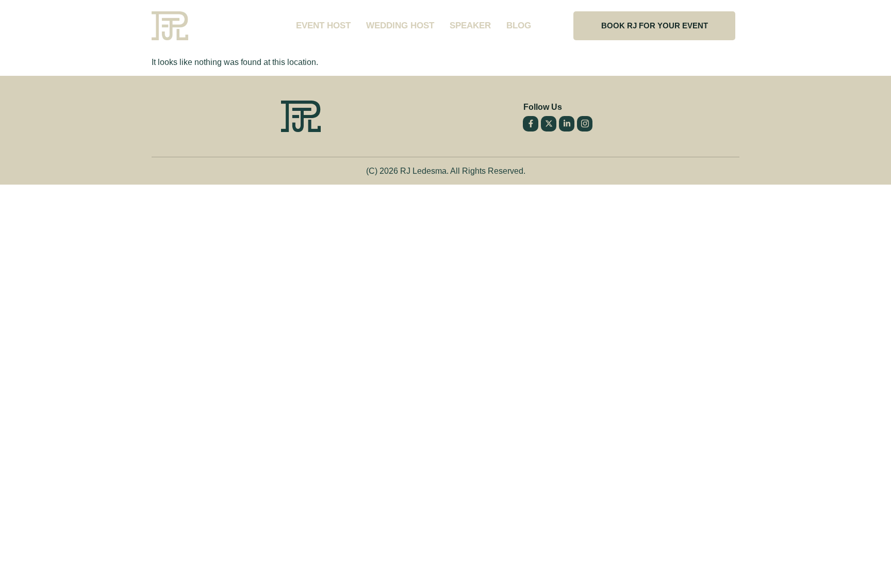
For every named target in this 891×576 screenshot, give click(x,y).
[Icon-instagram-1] (584, 123)
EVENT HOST (323, 25)
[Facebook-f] (530, 123)
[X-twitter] (548, 123)
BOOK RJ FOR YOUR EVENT (654, 25)
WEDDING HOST (400, 25)
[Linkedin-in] (566, 123)
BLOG (518, 25)
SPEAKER (470, 25)
